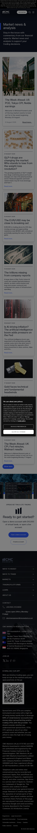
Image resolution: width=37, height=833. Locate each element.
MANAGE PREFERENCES (18, 426)
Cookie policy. (21, 421)
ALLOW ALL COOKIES (18, 432)
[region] (18, 416)
